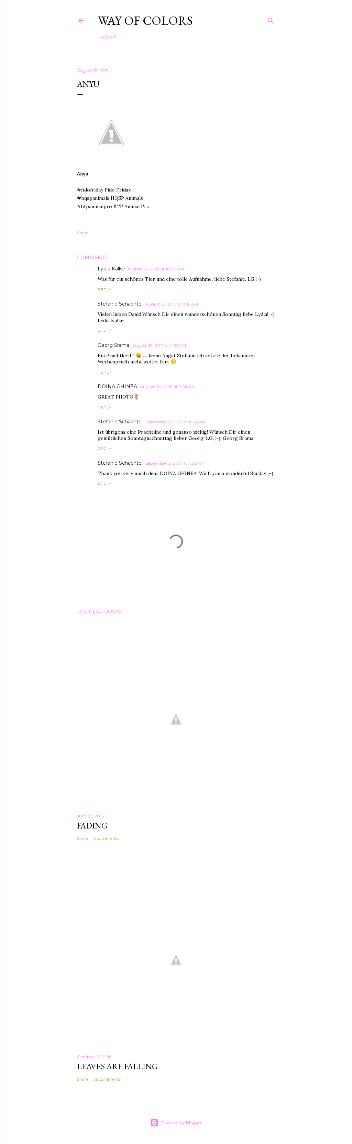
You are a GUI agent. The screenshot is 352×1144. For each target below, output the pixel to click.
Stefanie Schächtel (120, 304)
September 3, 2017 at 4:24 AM (175, 421)
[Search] (271, 19)
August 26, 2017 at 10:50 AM (156, 268)
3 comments (106, 838)
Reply (104, 289)
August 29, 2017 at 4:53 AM (159, 345)
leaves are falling (117, 1066)
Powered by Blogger (181, 1122)
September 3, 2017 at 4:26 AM (175, 463)
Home (108, 37)
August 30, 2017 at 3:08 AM (168, 386)
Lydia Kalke (111, 269)
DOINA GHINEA (117, 386)
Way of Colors (145, 20)
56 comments (107, 1079)
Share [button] (82, 232)
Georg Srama (113, 345)
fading (92, 825)
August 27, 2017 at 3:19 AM (171, 304)
